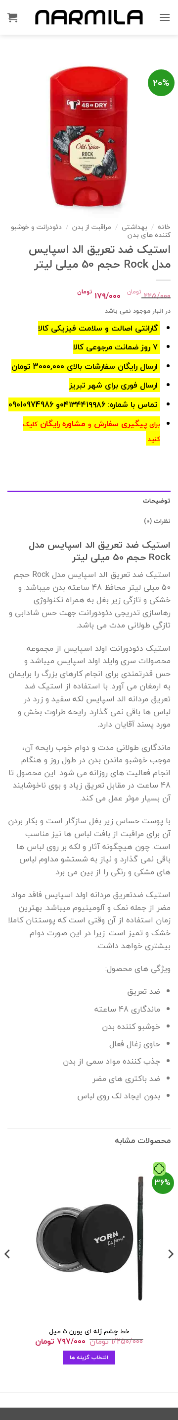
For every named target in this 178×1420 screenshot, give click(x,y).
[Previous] (170, 1273)
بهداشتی (134, 226)
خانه (164, 226)
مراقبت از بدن (91, 226)
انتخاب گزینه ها (89, 1357)
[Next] (8, 1273)
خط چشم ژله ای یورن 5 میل (89, 1331)
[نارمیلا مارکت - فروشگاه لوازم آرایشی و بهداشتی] (89, 17)
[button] (165, 17)
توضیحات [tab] (157, 500)
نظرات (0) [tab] (157, 520)
